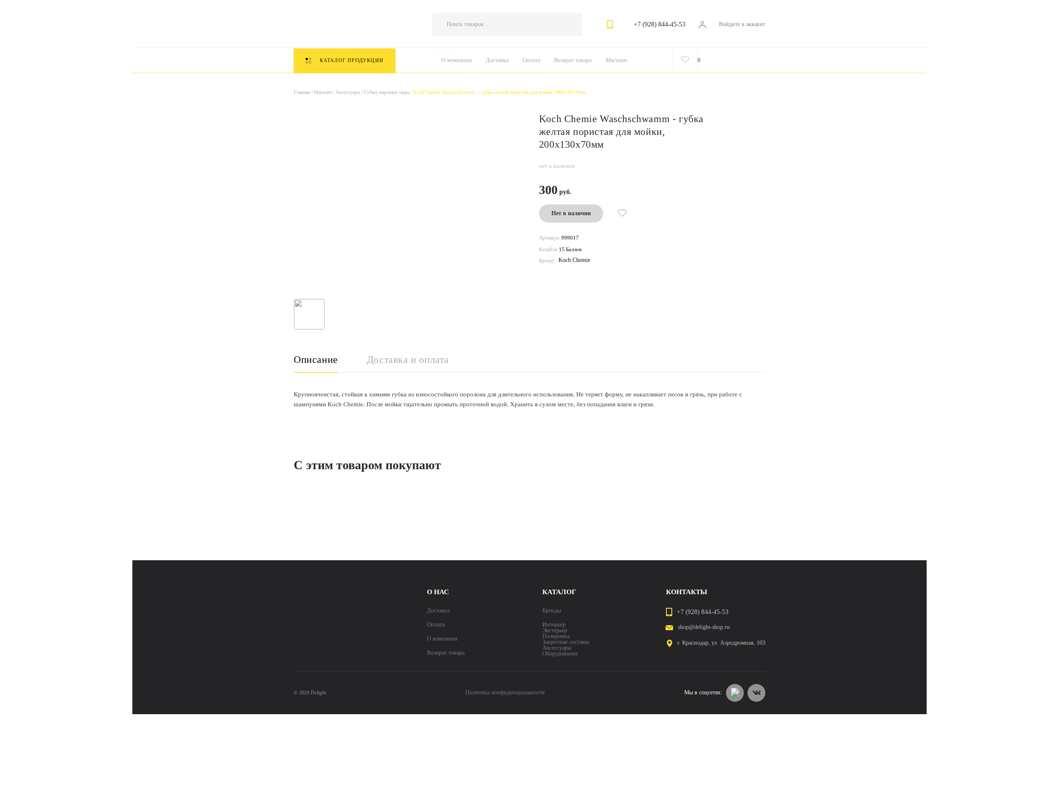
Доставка (497, 60)
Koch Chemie (574, 260)
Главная (302, 92)
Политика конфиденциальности (505, 693)
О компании (456, 60)
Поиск (567, 24)
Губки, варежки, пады (385, 92)
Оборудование (560, 654)
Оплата (531, 60)
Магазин (616, 60)
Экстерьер (554, 630)
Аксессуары (346, 92)
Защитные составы (565, 642)
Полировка (556, 636)
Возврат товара (573, 60)
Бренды (551, 611)
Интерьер (553, 625)
